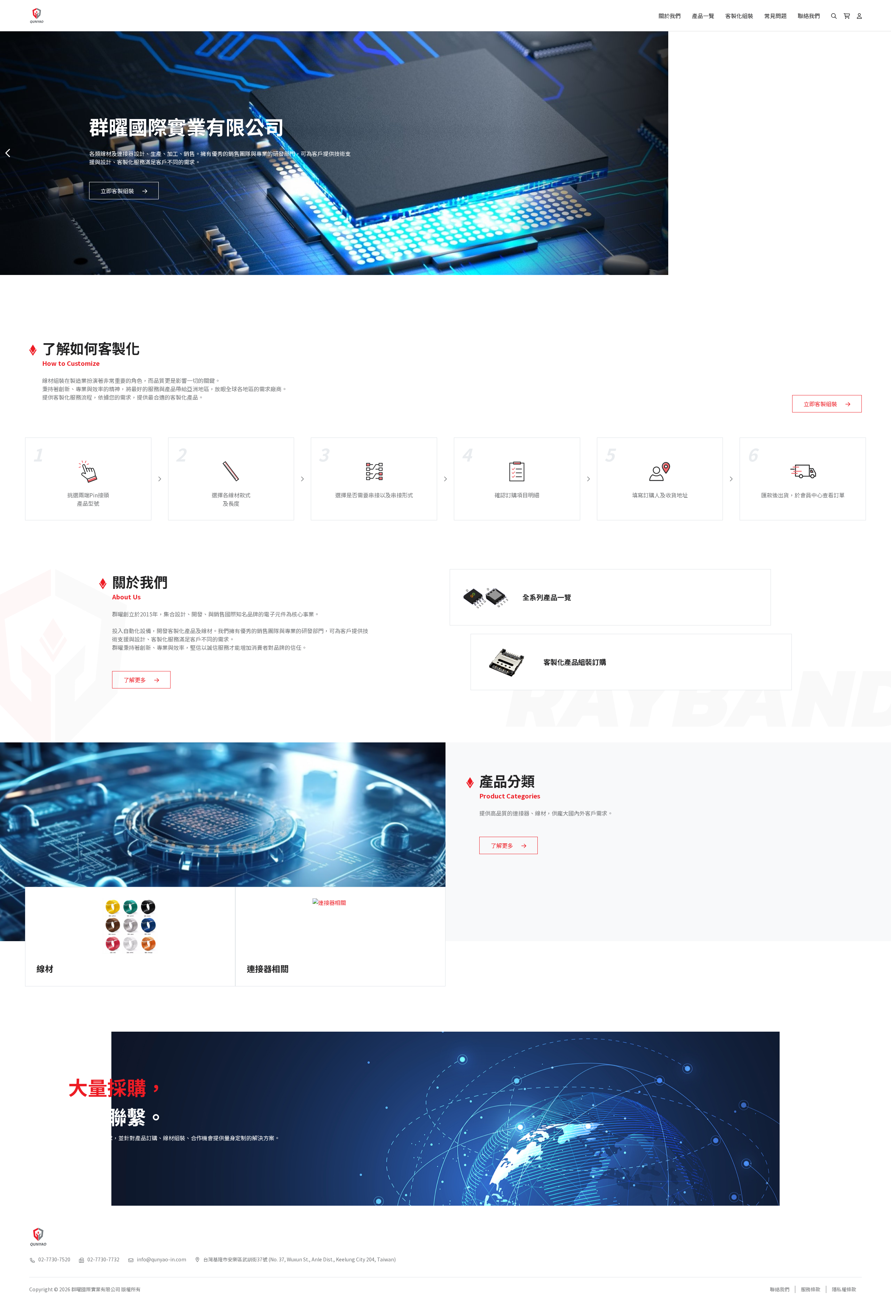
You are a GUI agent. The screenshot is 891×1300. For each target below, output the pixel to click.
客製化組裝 (739, 15)
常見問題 (775, 15)
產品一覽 (703, 15)
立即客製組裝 (117, 190)
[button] (883, 153)
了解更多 (135, 680)
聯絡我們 (809, 15)
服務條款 (810, 1289)
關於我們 (670, 15)
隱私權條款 (844, 1289)
